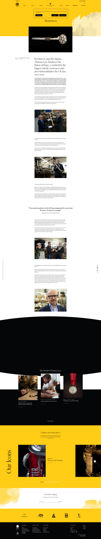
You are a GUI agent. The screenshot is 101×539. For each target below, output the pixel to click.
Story (24, 5)
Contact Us (17, 0)
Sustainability (24, 532)
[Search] (84, 3)
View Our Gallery (82, 0)
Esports (67, 5)
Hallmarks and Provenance (36, 529)
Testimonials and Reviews (25, 530)
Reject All (55, 15)
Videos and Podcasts (46, 532)
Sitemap (84, 528)
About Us (23, 527)
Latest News (45, 530)
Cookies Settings (39, 15)
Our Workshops (34, 527)
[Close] (66, 10)
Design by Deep (82, 535)
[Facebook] (70, 531)
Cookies (84, 526)
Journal (41, 5)
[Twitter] (74, 531)
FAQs (71, 528)
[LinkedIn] (72, 531)
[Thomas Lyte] (17, 4)
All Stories (50, 420)
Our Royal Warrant (24, 528)
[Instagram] (76, 531)
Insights (44, 529)
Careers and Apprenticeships (36, 532)
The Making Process (35, 528)
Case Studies (24, 533)
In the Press (45, 528)
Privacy (84, 525)
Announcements (45, 527)
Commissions (75, 5)
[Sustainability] (18, 532)
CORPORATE (83, 5)
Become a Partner (73, 529)
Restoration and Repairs (36, 530)
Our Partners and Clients (25, 529)
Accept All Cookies (62, 15)
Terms (84, 527)
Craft (32, 5)
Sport (61, 5)
